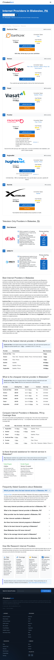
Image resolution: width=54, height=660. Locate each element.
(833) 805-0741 (28, 132)
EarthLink (30, 616)
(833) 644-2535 (28, 171)
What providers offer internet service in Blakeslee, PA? (22, 538)
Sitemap (4, 655)
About (29, 644)
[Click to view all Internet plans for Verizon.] (15, 66)
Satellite (36, 95)
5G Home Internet (6, 621)
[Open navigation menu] (50, 2)
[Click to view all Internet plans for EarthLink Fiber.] (15, 35)
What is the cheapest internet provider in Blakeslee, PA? (23, 510)
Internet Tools (5, 646)
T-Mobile (30, 630)
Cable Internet (6, 623)
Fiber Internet (5, 619)
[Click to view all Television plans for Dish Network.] (10, 238)
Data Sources (5, 651)
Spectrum (30, 623)
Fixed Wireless (6, 628)
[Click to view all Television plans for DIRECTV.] (10, 262)
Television (36, 66)
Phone (45, 66)
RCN (29, 632)
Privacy (4, 608)
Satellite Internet (6, 630)
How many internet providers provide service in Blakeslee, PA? (25, 506)
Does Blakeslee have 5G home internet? (17, 530)
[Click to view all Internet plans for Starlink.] (15, 192)
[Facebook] (29, 655)
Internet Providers (6, 616)
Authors (29, 646)
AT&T (29, 621)
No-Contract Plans (6, 632)
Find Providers (46, 591)
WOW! (29, 634)
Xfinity (29, 619)
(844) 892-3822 (43, 242)
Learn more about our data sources (37, 582)
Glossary (4, 648)
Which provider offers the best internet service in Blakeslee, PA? (25, 490)
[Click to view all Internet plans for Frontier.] (15, 121)
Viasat (4, 365)
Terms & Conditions (9, 608)
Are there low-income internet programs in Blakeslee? (22, 522)
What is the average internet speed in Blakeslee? (20, 534)
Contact (29, 648)
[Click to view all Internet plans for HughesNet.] (15, 161)
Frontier (5, 359)
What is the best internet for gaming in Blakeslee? (21, 526)
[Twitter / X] (32, 655)
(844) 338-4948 (28, 79)
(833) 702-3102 (43, 266)
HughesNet (6, 368)
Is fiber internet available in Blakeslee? (17, 518)
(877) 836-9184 (28, 205)
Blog (4, 644)
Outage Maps (5, 653)
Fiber (38, 36)
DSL (32, 66)
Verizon (5, 357)
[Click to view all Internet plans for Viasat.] (15, 94)
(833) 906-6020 (28, 46)
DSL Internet (5, 625)
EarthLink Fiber (7, 354)
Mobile (41, 66)
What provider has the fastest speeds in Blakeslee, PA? (22, 514)
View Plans (27, 49)
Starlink (5, 362)
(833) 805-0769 (28, 104)
